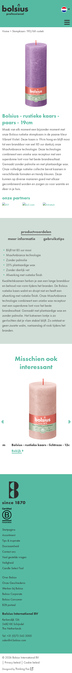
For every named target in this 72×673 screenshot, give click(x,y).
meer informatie (21, 238)
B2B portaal (9, 605)
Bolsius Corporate (12, 594)
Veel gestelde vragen (14, 557)
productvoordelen (36, 231)
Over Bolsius (9, 577)
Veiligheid (7, 563)
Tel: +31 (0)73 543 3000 (17, 636)
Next (69, 421)
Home (5, 31)
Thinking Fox (22, 669)
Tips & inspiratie (11, 541)
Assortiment (8, 535)
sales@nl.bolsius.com (14, 640)
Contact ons (9, 552)
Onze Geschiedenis (13, 583)
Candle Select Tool (12, 568)
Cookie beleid (32, 662)
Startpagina (8, 529)
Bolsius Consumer (12, 599)
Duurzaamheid (10, 546)
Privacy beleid (12, 662)
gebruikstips (53, 238)
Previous (3, 421)
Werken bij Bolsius (12, 588)
